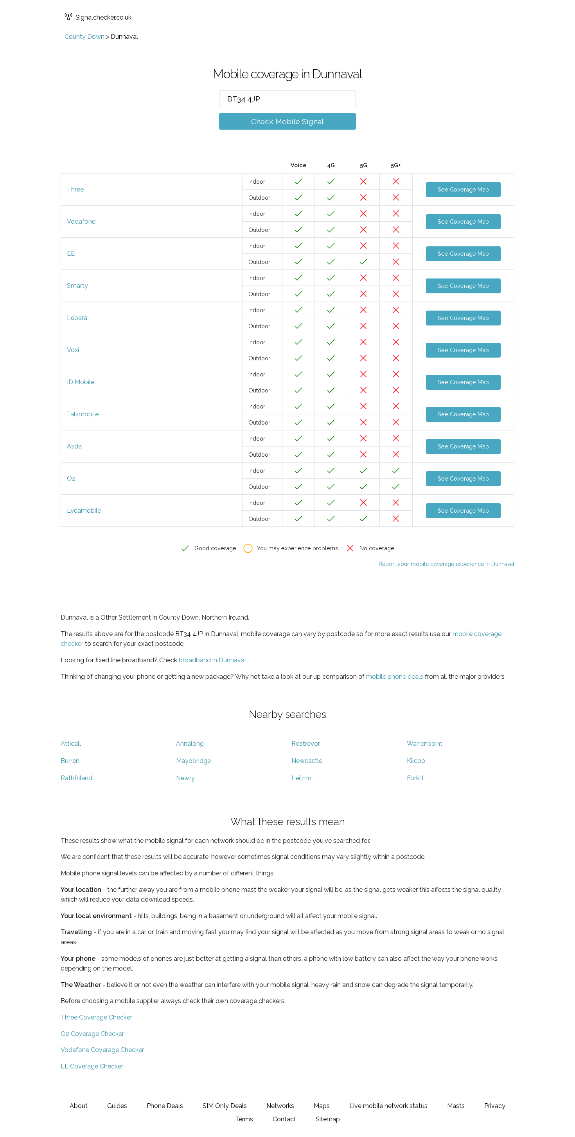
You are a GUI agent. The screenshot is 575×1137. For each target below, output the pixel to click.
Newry (185, 778)
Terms (244, 1119)
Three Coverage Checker (96, 1017)
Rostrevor (305, 743)
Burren (70, 761)
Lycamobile (84, 510)
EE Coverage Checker (92, 1066)
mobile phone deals (394, 676)
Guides (117, 1106)
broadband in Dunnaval (212, 660)
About (79, 1106)
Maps (322, 1106)
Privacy (494, 1106)
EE (71, 253)
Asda (74, 446)
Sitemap (328, 1119)
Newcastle (306, 761)
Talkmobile (83, 414)
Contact (284, 1119)
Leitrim (301, 778)
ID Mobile (80, 382)
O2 (71, 478)
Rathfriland (76, 778)
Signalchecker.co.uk (103, 17)
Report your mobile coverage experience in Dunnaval (446, 564)
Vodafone (81, 221)
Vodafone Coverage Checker (102, 1050)
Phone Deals (165, 1106)
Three (75, 189)
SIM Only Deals (225, 1106)
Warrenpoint (424, 743)
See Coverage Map (463, 189)
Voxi (73, 350)
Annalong (190, 743)
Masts (456, 1106)
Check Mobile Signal (287, 121)
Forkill (415, 778)
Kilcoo (416, 761)
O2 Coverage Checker (92, 1034)
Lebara (77, 318)
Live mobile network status (388, 1106)
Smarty (77, 285)
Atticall (71, 743)
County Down (84, 36)
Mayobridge (193, 761)
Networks (280, 1106)
